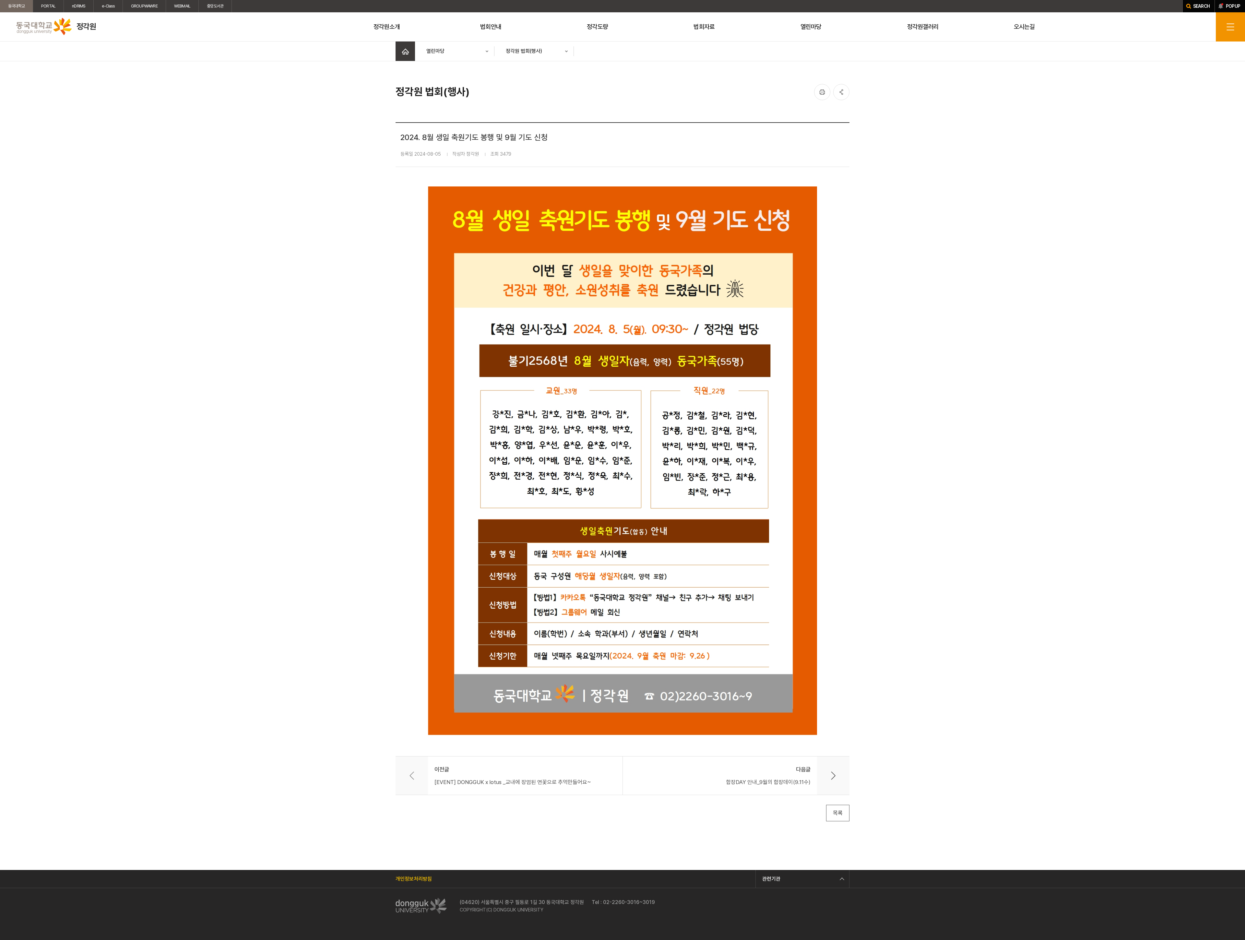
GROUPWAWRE (144, 6)
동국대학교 (16, 6)
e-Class (108, 6)
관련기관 (771, 879)
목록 (838, 813)
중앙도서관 (215, 6)
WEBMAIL (182, 6)
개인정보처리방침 (414, 879)
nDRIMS (78, 6)
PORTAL (48, 6)
